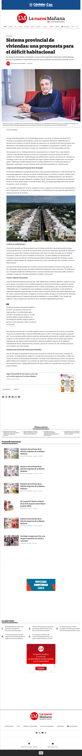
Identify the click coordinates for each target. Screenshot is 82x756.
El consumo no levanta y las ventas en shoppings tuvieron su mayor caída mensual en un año (42, 636)
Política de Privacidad (47, 726)
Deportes (38, 26)
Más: (72, 26)
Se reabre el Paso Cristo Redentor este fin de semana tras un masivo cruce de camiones (72, 433)
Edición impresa (6, 389)
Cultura (44, 26)
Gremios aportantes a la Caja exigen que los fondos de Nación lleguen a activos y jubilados (15, 636)
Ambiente (57, 26)
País (15, 26)
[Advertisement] (41, 411)
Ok (41, 753)
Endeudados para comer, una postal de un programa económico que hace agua (14, 628)
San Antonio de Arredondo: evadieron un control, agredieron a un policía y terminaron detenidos (11, 433)
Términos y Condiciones (30, 726)
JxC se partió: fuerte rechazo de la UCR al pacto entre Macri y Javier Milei (32, 503)
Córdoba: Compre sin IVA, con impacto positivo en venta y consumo (32, 538)
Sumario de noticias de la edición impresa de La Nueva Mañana (32, 451)
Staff (18, 726)
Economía (26, 26)
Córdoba (10, 26)
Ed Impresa (9, 36)
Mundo (32, 26)
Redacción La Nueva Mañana (18, 63)
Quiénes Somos (9, 726)
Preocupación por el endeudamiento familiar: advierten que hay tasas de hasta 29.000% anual (51, 433)
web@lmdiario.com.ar (53, 747)
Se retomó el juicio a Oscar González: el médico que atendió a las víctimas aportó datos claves (69, 628)
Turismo (51, 26)
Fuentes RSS (60, 726)
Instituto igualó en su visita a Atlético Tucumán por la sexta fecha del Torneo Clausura (31, 433)
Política (20, 26)
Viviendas (16, 389)
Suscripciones (66, 26)
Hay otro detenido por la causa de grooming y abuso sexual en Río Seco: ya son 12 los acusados (42, 628)
